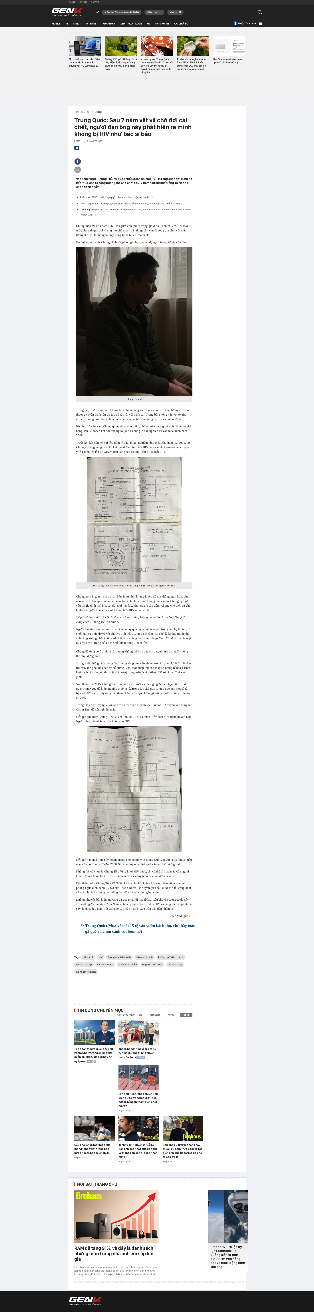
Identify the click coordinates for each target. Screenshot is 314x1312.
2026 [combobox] (171, 1015)
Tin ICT (77, 23)
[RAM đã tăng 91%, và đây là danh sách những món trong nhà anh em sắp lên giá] (116, 1216)
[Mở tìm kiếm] (260, 12)
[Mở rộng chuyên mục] (260, 23)
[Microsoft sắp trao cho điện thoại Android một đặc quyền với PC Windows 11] (85, 46)
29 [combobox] (140, 1015)
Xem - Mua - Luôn (131, 23)
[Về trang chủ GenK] (67, 12)
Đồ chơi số (181, 23)
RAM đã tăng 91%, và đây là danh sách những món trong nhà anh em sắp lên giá (113, 1253)
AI (67, 23)
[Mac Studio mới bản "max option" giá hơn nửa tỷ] (229, 46)
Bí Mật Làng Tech (247, 23)
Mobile (56, 23)
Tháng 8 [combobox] (155, 1015)
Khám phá (109, 23)
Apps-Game (162, 23)
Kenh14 (83, 2)
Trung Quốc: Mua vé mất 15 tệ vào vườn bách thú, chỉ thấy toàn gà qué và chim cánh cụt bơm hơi (140, 928)
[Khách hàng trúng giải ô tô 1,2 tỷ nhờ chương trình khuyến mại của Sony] (138, 1033)
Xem (186, 1015)
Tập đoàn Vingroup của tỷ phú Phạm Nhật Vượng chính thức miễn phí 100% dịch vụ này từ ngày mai (93, 1055)
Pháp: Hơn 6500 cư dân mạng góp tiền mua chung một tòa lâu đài (115, 197)
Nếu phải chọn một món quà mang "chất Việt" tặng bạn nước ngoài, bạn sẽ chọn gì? (92, 1149)
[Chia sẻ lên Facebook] (77, 161)
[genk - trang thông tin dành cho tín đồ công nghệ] (85, 1301)
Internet (92, 23)
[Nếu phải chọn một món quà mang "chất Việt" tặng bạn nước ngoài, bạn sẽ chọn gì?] (94, 1128)
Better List (155, 12)
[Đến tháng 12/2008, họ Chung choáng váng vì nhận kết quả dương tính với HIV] (134, 519)
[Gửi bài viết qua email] (76, 149)
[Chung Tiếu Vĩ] (134, 321)
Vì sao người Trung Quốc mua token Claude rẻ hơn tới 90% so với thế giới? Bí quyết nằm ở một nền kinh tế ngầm (157, 66)
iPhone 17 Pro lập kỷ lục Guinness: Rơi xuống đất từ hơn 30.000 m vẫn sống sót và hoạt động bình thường (228, 1257)
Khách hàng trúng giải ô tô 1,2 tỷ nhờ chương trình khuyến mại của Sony (137, 1053)
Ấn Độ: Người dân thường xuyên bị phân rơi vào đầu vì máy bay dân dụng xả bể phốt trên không (131, 203)
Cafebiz (95, 2)
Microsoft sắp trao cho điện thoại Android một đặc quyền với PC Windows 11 (84, 62)
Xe (148, 23)
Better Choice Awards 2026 (123, 12)
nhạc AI (176, 12)
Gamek (72, 2)
